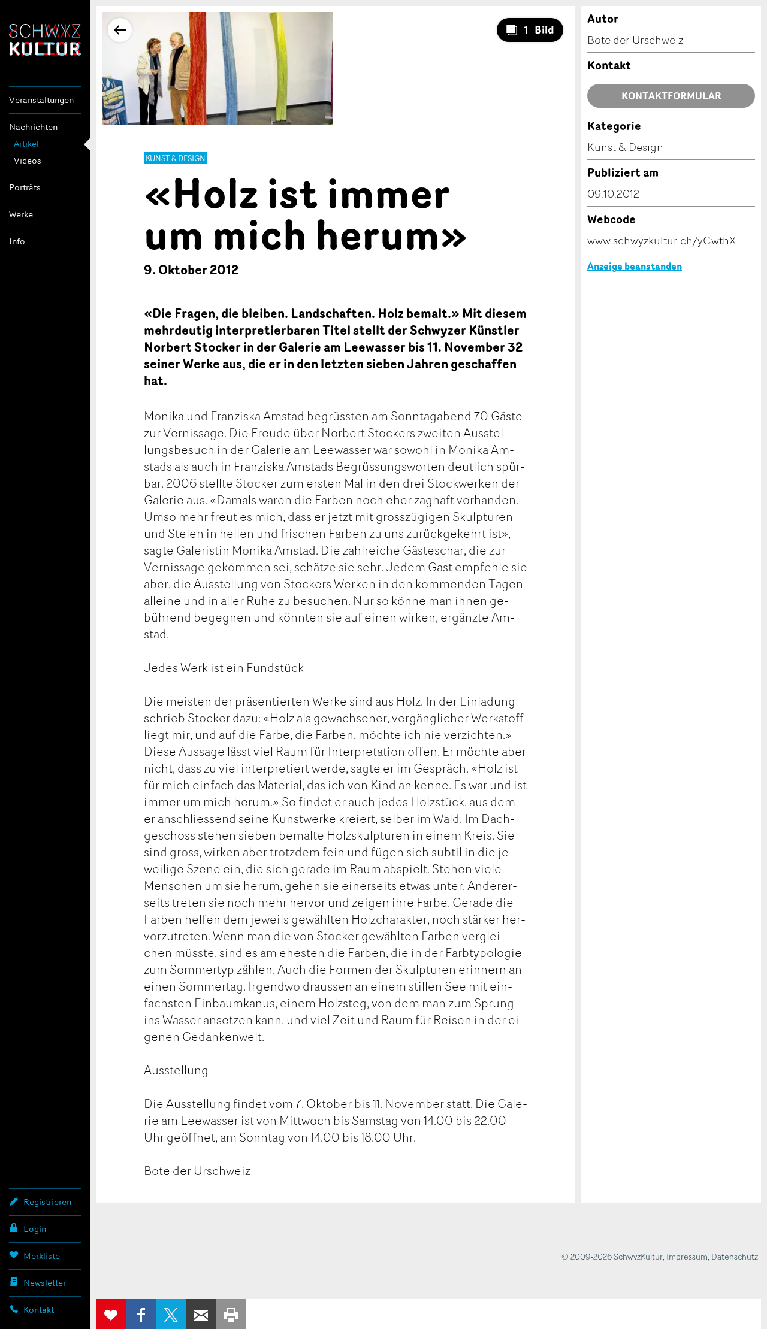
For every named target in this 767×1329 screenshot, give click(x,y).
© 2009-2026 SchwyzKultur (612, 1256)
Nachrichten (33, 126)
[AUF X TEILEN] (171, 1314)
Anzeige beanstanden (634, 266)
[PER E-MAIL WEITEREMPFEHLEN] (201, 1314)
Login (34, 1228)
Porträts (25, 187)
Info (17, 241)
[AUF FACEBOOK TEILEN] (141, 1314)
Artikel (26, 143)
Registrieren (47, 1201)
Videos (27, 160)
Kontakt (38, 1309)
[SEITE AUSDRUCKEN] (231, 1314)
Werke (21, 214)
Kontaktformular (671, 96)
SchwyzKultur (45, 39)
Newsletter (44, 1282)
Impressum (687, 1256)
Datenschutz (734, 1256)
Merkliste (41, 1255)
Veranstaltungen (41, 99)
